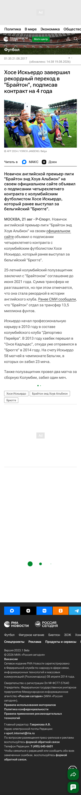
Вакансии (11, 659)
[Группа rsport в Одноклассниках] (61, 611)
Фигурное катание (31, 635)
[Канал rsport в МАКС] (12, 611)
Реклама (34, 642)
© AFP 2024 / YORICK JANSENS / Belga (25, 151)
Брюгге (11, 400)
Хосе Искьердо (16, 393)
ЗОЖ (67, 635)
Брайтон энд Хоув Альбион (50, 393)
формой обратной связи (43, 742)
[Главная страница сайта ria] (4, 39)
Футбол (9, 635)
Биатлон (54, 635)
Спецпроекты (14, 642)
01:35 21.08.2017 (15, 58)
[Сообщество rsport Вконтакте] (44, 611)
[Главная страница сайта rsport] (25, 39)
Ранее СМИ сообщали (57, 299)
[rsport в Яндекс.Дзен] (28, 611)
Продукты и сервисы (60, 642)
